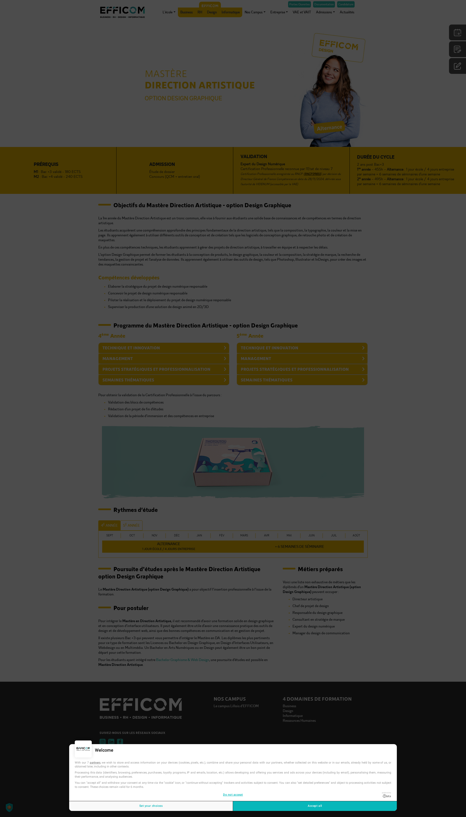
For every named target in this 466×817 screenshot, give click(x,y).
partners (95, 762)
